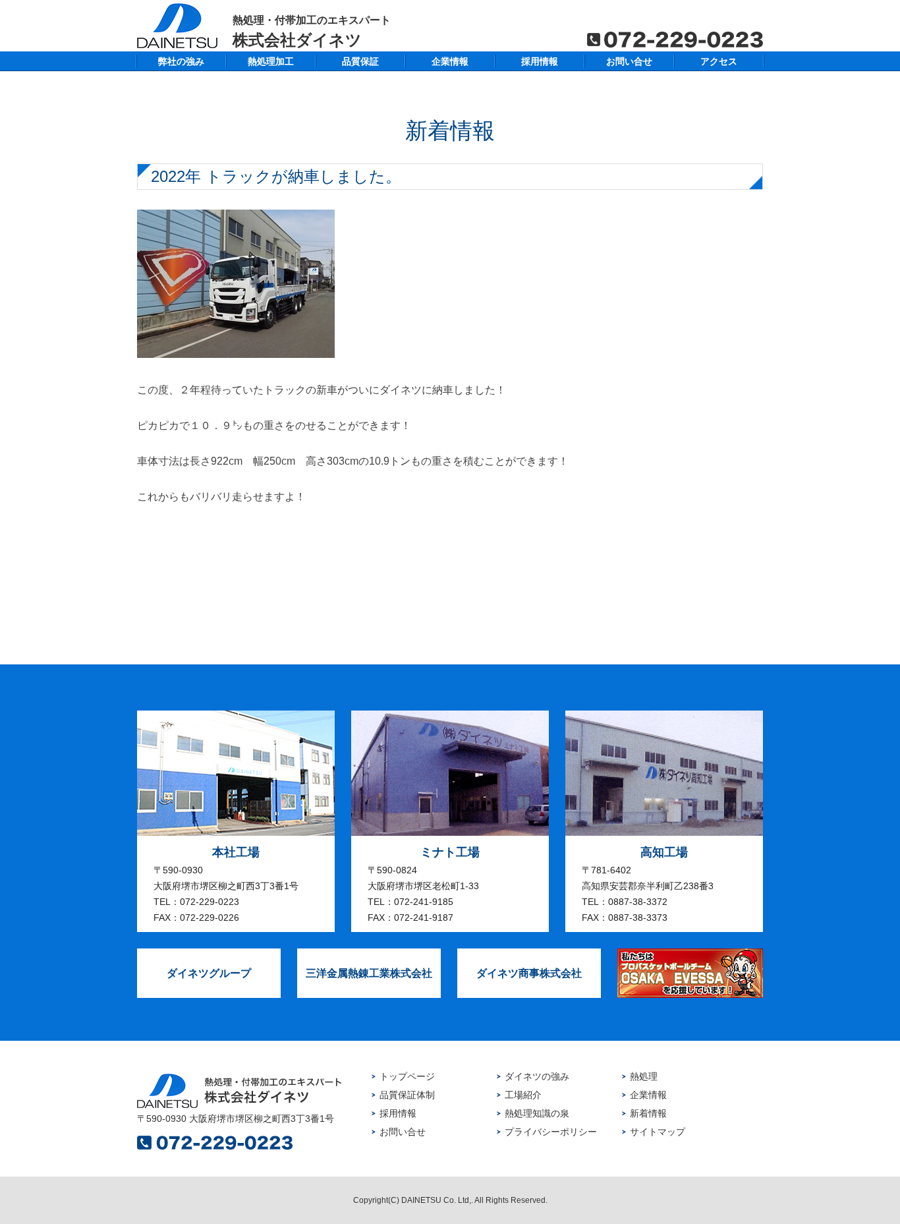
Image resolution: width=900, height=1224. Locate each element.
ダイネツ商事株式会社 (529, 973)
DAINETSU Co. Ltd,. (436, 1200)
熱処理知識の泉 (537, 1113)
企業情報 (450, 61)
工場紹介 (523, 1095)
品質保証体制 (407, 1095)
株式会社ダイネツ (312, 31)
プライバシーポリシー (551, 1131)
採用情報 (539, 61)
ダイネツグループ (209, 973)
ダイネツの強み (537, 1076)
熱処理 (644, 1076)
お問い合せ (629, 61)
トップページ (407, 1076)
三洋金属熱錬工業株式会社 (369, 973)
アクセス (718, 61)
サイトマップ (657, 1131)
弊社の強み (181, 61)
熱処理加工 (271, 61)
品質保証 (360, 61)
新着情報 (648, 1113)
